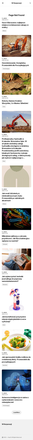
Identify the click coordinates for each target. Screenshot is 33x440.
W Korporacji (16, 3)
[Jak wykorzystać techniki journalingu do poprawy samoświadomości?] (16, 259)
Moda (4, 30)
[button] (3, 3)
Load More (16, 412)
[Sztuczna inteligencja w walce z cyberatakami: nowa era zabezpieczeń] (16, 380)
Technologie (6, 68)
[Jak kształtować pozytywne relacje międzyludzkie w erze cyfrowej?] (16, 300)
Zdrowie (5, 244)
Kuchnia (5, 365)
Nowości (5, 284)
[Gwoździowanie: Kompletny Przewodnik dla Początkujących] (16, 46)
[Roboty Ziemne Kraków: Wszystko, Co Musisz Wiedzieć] (16, 84)
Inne (4, 106)
